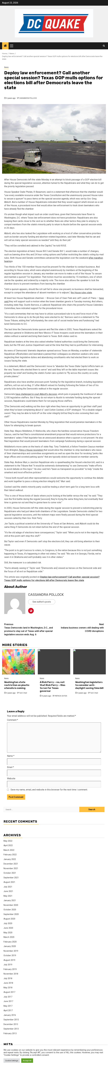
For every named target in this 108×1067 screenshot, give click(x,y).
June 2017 (8, 1001)
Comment (12, 720)
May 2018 (8, 987)
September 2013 (11, 1029)
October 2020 (10, 909)
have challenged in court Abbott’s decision (36, 394)
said (6, 301)
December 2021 (11, 863)
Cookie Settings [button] (11, 1061)
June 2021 (8, 891)
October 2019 (10, 955)
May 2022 (8, 841)
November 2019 (11, 951)
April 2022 (8, 845)
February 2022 (10, 854)
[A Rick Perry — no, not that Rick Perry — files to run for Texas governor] (54, 661)
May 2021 (8, 896)
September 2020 (11, 914)
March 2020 (9, 937)
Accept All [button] (27, 1061)
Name (10, 756)
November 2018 (11, 974)
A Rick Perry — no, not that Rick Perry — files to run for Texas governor (52, 686)
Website (11, 778)
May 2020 (8, 932)
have (101, 298)
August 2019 (9, 960)
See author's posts (41, 601)
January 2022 (10, 859)
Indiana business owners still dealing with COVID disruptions (82, 627)
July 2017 (8, 996)
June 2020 (8, 928)
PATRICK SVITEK (61, 696)
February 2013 (10, 1033)
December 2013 (11, 1024)
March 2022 (9, 850)
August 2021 (9, 882)
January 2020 (10, 946)
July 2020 (8, 923)
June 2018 (8, 983)
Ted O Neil (23, 693)
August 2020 (9, 918)
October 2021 (10, 873)
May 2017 (8, 1006)
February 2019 (10, 969)
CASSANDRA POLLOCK (28, 98)
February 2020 (10, 941)
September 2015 (11, 1019)
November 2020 (11, 905)
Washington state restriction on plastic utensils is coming (16, 685)
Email (10, 767)
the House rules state (81, 292)
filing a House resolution (31, 450)
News (6, 67)
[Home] (5, 46)
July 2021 (8, 886)
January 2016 (10, 1015)
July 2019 (8, 964)
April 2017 (8, 1010)
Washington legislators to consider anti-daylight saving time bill (89, 685)
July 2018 (8, 978)
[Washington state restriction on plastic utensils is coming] (18, 661)
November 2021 (11, 868)
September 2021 (11, 877)
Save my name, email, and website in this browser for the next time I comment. (49, 789)
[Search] (104, 46)
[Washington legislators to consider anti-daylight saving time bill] (89, 661)
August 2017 (9, 992)
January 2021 (10, 900)
